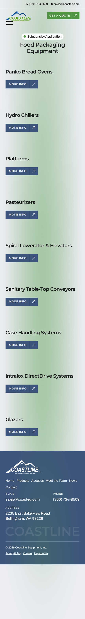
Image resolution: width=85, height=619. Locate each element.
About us (37, 480)
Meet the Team (56, 480)
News (73, 480)
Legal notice (41, 553)
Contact (11, 487)
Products (22, 480)
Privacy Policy (13, 553)
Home (10, 480)
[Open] (9, 23)
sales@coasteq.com (23, 499)
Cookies (27, 553)
